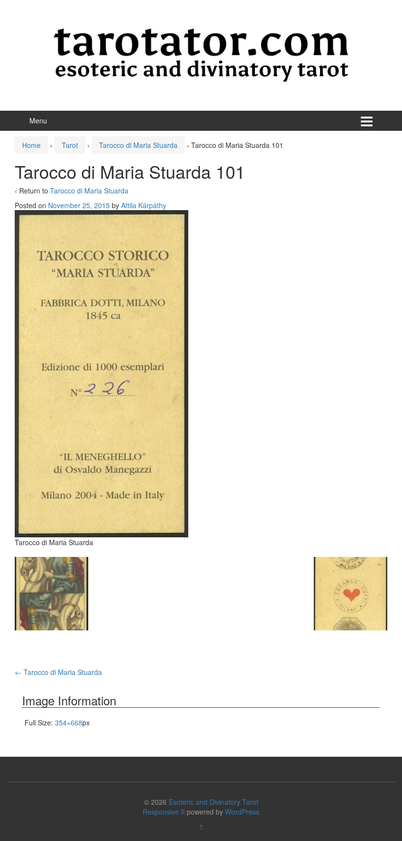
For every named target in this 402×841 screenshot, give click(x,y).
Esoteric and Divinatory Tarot (213, 802)
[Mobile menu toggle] (366, 121)
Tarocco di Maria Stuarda (138, 145)
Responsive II (164, 812)
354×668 (68, 722)
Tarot (70, 145)
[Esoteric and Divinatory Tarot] (201, 54)
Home (31, 145)
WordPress (242, 812)
